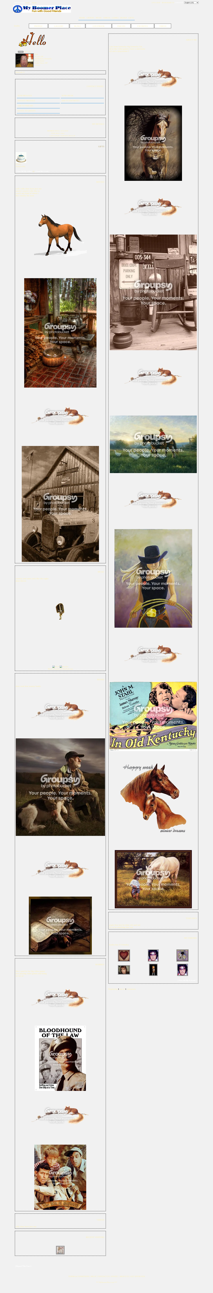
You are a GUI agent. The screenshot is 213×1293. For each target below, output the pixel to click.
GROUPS (90, 18)
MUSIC (99, 18)
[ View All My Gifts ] (24, 171)
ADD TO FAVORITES (70, 101)
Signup (34, 2)
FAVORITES (142, 26)
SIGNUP (123, 18)
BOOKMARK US (168, 2)
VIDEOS (106, 18)
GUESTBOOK (99, 26)
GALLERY (58, 26)
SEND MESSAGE (25, 95)
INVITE (114, 1276)
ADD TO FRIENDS (25, 106)
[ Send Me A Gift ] (42, 171)
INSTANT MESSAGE (26, 101)
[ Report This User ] (23, 1266)
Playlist (56, 669)
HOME (82, 18)
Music (50, 669)
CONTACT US (104, 1276)
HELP (93, 1276)
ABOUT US (124, 1276)
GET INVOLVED (137, 1276)
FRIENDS (121, 26)
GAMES (115, 18)
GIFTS (131, 18)
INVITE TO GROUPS (27, 111)
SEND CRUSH (67, 95)
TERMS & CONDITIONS (78, 1276)
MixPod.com (67, 669)
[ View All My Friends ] (187, 980)
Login (27, 2)
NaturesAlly (21, 166)
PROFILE (38, 26)
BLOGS (77, 26)
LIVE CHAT (156, 2)
